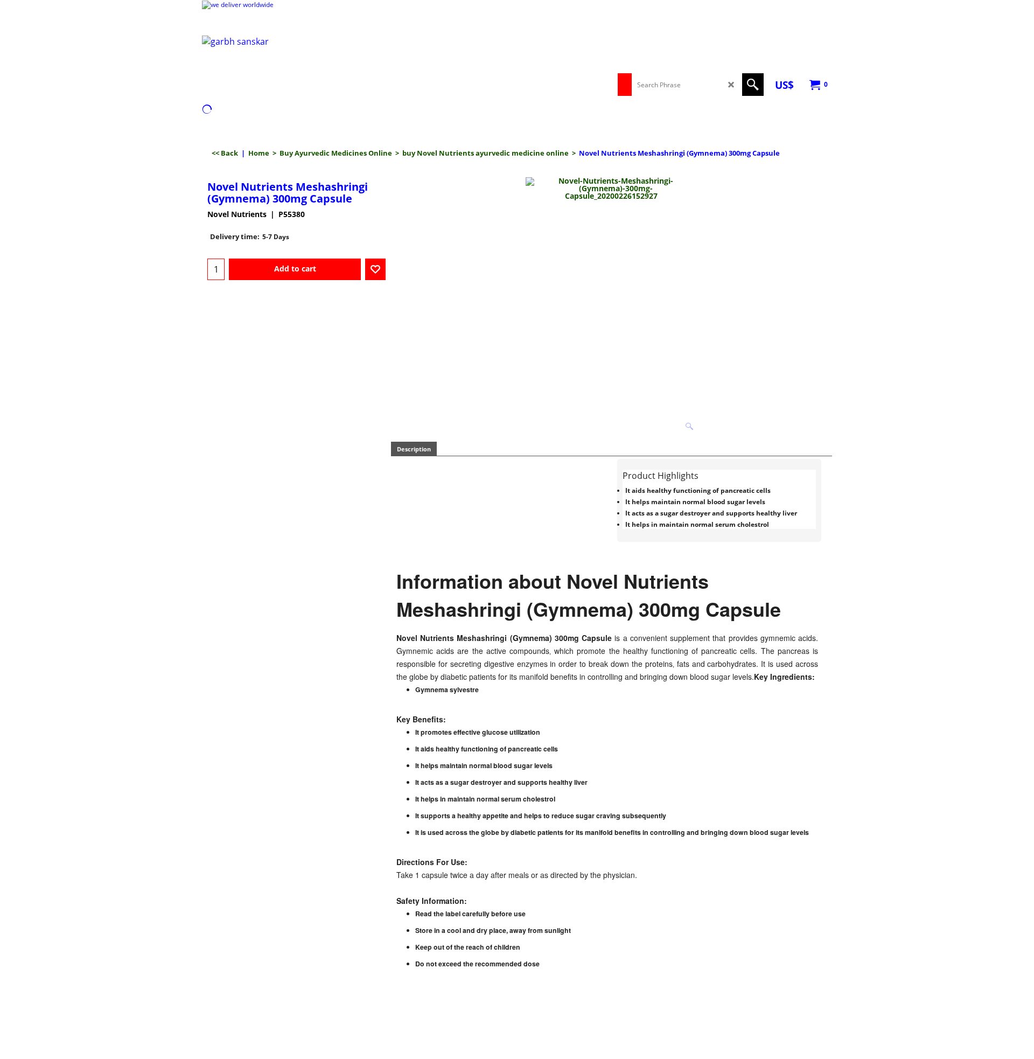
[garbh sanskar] (296, 66)
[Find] (753, 84)
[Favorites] (375, 269)
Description (414, 449)
